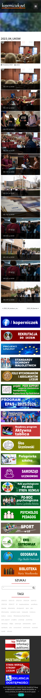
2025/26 (4, 604)
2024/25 (33, 600)
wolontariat (26, 627)
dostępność (20, 608)
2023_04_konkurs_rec (10, 308)
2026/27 (11, 604)
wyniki (3, 631)
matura (9, 616)
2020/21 (4, 600)
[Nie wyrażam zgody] (38, 691)
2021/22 (11, 600)
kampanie (25, 612)
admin (18, 65)
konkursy (32, 612)
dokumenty (11, 608)
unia (10, 627)
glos (31, 608)
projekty (14, 620)
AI (16, 604)
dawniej (3, 608)
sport (34, 623)
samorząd (18, 623)
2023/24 (26, 600)
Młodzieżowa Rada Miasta (22, 616)
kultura (3, 616)
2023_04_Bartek (32, 308)
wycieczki (35, 627)
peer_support (5, 620)
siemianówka (27, 623)
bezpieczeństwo (24, 604)
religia (11, 623)
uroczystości (17, 627)
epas (27, 608)
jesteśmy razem (15, 612)
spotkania (4, 627)
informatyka (5, 612)
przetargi (21, 620)
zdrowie (9, 631)
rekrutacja (4, 623)
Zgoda (21, 695)
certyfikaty (34, 604)
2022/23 (19, 600)
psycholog (29, 620)
